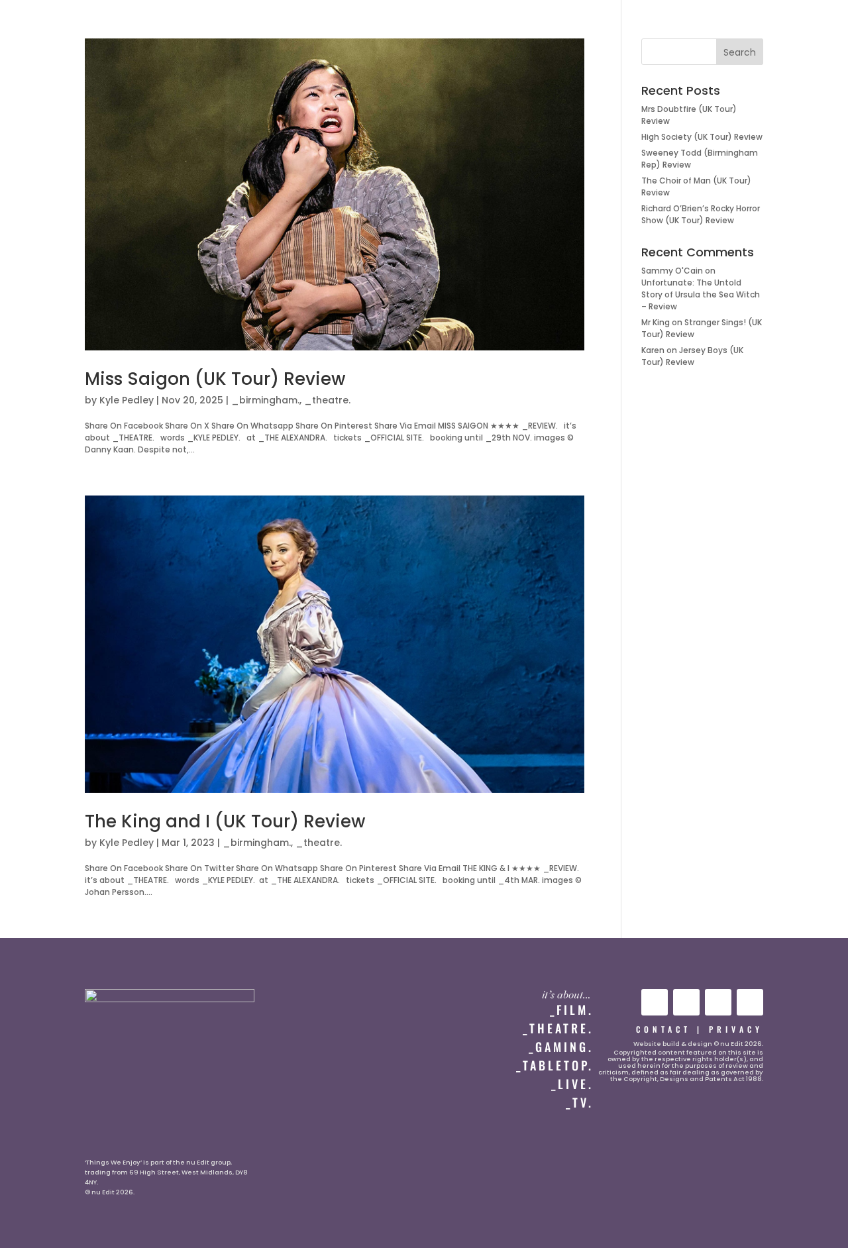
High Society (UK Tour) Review (702, 136)
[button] (37, 24)
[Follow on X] (718, 1002)
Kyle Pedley (126, 400)
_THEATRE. (558, 1028)
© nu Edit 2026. (109, 1192)
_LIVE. (572, 1083)
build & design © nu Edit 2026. (712, 1043)
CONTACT (663, 1029)
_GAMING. (561, 1046)
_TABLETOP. (555, 1065)
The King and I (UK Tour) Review (225, 821)
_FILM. (572, 1009)
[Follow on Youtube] (654, 1002)
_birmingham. (265, 400)
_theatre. (327, 400)
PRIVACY (736, 1029)
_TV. (580, 1102)
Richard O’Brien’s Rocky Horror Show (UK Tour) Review (700, 214)
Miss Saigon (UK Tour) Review (215, 379)
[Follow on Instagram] (686, 1002)
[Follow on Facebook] (750, 1002)
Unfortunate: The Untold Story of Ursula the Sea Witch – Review (700, 294)
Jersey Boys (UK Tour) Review (692, 356)
